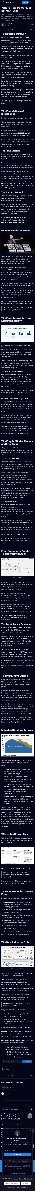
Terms (21, 1179)
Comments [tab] (5, 1088)
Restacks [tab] (12, 1088)
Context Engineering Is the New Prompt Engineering (12, 1115)
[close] (30, 1131)
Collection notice (28, 1179)
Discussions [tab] (14, 1109)
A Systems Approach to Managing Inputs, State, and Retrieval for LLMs (12, 1119)
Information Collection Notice (22, 1166)
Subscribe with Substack (19, 1161)
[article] (17, 1119)
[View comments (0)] (9, 29)
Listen (31, 24)
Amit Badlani (8, 23)
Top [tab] (3, 1109)
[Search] (32, 1109)
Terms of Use (27, 1165)
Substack (9, 1187)
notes (14, 704)
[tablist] (8, 1087)
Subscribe (25, 2)
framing (17, 660)
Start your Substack (13, 1183)
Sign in (31, 2)
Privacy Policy (18, 1168)
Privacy (16, 1179)
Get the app (25, 1183)
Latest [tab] (8, 1109)
